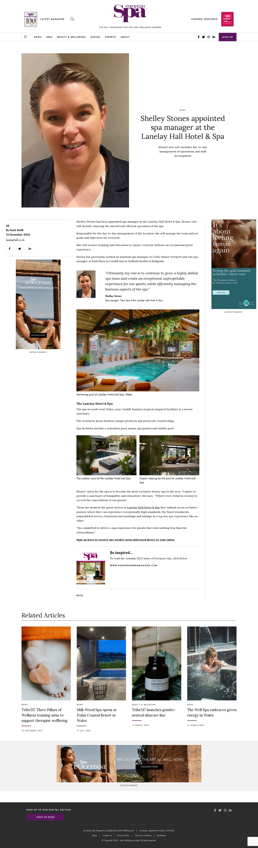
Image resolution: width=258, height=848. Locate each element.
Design (95, 37)
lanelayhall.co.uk (15, 240)
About (125, 37)
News (38, 37)
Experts (110, 37)
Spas (49, 37)
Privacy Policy (123, 835)
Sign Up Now (46, 817)
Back (79, 595)
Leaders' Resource (204, 19)
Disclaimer (161, 835)
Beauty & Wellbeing (71, 37)
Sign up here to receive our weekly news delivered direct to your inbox (125, 539)
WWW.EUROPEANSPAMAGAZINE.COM (133, 565)
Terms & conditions (143, 835)
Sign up (227, 37)
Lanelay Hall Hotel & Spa (143, 507)
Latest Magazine (52, 19)
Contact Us (107, 835)
